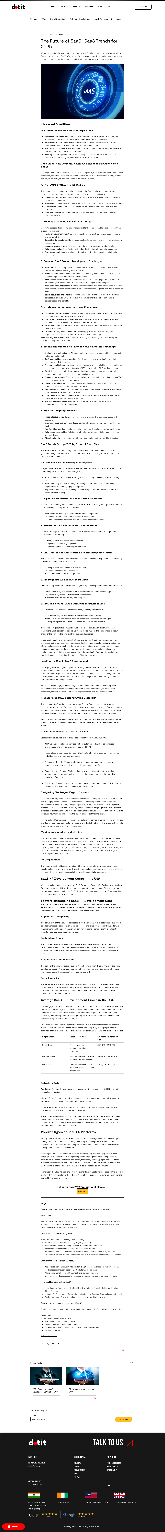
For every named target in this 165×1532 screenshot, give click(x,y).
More (118, 19)
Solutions (77, 1463)
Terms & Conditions (114, 1463)
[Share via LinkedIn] (53, 1343)
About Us (77, 1466)
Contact (77, 1477)
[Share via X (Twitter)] (47, 1343)
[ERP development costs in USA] (82, 1376)
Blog (75, 1473)
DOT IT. (78, 1526)
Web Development (103, 19)
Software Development (80, 19)
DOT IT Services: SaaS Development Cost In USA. (45, 1390)
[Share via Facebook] (42, 1343)
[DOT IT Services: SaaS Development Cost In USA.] (46, 1376)
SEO (44, 19)
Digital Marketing (57, 19)
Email (34, 1415)
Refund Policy (112, 1470)
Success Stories (79, 1470)
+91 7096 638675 (35, 1484)
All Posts (33, 19)
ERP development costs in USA (82, 1390)
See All (132, 1363)
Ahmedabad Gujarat (38, 1505)
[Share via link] (58, 1343)
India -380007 (34, 1509)
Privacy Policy (112, 1466)
